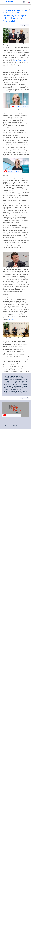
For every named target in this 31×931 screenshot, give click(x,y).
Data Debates (5, 424)
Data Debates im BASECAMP (20, 60)
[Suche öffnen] (24, 2)
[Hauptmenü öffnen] (2, 2)
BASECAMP (12, 319)
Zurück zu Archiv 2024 (8, 6)
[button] (21, 25)
